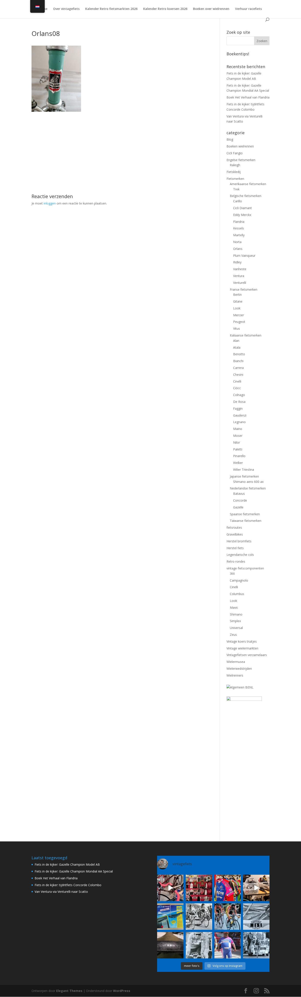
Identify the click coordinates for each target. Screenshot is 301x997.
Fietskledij (234, 172)
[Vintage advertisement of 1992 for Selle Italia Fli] (170, 916)
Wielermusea (236, 662)
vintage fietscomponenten (245, 568)
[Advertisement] (119, 142)
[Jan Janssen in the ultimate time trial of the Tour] (256, 945)
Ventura (238, 276)
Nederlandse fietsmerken (248, 488)
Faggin (238, 408)
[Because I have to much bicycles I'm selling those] (170, 888)
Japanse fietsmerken (244, 476)
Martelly (239, 235)
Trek (236, 189)
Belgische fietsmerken (245, 196)
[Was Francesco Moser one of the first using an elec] (199, 945)
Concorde (240, 500)
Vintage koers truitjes (242, 641)
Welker (238, 463)
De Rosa (239, 402)
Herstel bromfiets (239, 541)
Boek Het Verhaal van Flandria (248, 97)
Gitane (237, 301)
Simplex (235, 621)
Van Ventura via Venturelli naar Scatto (61, 891)
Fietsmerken (235, 179)
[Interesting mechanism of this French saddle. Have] (170, 945)
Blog (230, 139)
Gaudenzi (239, 415)
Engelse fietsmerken (241, 160)
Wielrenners (235, 675)
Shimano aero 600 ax (248, 482)
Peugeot (239, 322)
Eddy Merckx (242, 215)
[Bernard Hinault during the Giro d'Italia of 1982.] (199, 916)
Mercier (238, 315)
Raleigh (235, 165)
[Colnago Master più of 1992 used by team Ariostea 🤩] (227, 916)
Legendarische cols (240, 554)
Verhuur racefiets (248, 9)
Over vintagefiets (66, 9)
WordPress (121, 991)
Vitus (236, 328)
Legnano (239, 422)
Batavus (239, 493)
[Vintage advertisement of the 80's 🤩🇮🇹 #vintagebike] (256, 916)
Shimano (236, 614)
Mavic (234, 607)
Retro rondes (236, 561)
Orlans (237, 249)
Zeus (233, 634)
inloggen (50, 203)
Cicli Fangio (235, 153)
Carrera (238, 368)
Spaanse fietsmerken (245, 514)
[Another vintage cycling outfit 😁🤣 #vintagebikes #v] (227, 945)
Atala (236, 347)
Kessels (238, 228)
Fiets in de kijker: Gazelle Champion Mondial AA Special (74, 871)
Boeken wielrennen (240, 146)
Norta (237, 242)
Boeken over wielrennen (211, 9)
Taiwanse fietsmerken (245, 521)
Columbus (237, 594)
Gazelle (238, 507)
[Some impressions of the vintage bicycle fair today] (227, 888)
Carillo (237, 201)
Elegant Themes (69, 991)
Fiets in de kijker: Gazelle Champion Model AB (67, 864)
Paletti (237, 449)
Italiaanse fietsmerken (245, 335)
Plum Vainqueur (244, 255)
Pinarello (239, 456)
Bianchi (238, 361)
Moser (237, 435)
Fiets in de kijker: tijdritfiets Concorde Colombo (68, 885)
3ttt (232, 573)
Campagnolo (239, 580)
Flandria (238, 221)
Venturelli (239, 283)
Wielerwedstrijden (239, 668)
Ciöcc (237, 388)
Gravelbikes (235, 534)
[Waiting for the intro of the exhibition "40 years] (199, 888)
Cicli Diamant (242, 208)
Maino (237, 429)
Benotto (239, 354)
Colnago (239, 395)
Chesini (238, 374)
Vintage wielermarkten (242, 648)
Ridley (237, 262)
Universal (236, 628)
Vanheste (239, 269)
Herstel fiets (235, 548)
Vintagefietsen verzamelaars (247, 655)
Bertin (237, 294)
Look (236, 308)
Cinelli (237, 381)
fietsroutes (234, 527)
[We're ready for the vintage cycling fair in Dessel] (256, 888)
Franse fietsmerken (243, 289)
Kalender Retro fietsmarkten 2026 (111, 9)
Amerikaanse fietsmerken (248, 184)
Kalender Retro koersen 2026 (165, 9)
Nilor (236, 442)
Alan (236, 341)
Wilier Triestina (243, 469)
